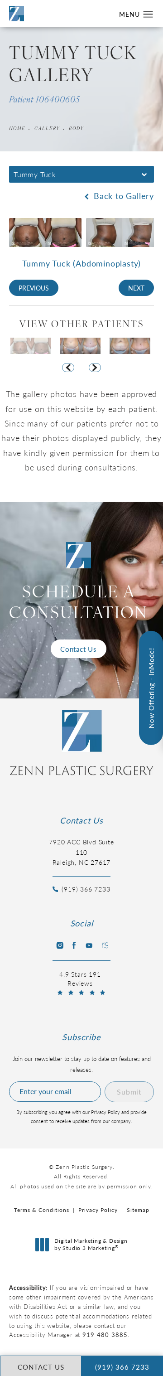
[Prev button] (68, 367)
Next (136, 287)
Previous (34, 287)
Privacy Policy (98, 1210)
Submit (129, 1091)
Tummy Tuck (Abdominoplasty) (81, 263)
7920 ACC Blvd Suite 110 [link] (81, 852)
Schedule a (78, 604)
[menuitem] (58, 945)
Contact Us (78, 649)
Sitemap (138, 1210)
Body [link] (76, 128)
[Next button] (95, 367)
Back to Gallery (122, 196)
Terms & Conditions (41, 1210)
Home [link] (17, 128)
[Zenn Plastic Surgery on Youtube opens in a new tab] (89, 945)
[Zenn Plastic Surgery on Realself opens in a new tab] (104, 945)
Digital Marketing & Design (91, 1244)
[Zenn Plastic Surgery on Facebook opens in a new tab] (73, 945)
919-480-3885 (105, 1334)
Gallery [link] (47, 128)
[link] (81, 884)
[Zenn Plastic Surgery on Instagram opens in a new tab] (58, 945)
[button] (148, 14)
